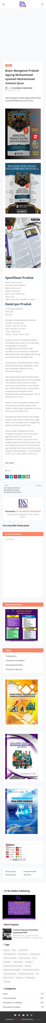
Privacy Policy (10, 871)
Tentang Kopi (30, 978)
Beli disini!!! (9, 463)
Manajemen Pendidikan (15, 660)
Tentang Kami (10, 875)
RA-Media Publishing (14, 669)
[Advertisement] (23, 33)
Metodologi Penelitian (14, 665)
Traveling (7, 982)
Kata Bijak (7, 962)
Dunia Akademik (9, 954)
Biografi (6, 950)
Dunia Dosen (22, 954)
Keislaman (29, 962)
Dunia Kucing (34, 954)
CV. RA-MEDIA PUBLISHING (21, 88)
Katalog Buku (11, 656)
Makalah (28, 966)
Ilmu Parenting (24, 958)
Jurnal (34, 958)
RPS (37, 974)
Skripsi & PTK (8, 978)
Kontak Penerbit (30, 871)
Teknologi (19, 978)
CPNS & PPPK (23, 950)
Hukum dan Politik (10, 958)
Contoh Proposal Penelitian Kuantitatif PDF (25, 931)
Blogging (17, 1019)
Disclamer (27, 875)
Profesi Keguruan (10, 974)
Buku (9, 470)
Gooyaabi (37, 1019)
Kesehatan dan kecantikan (13, 966)
